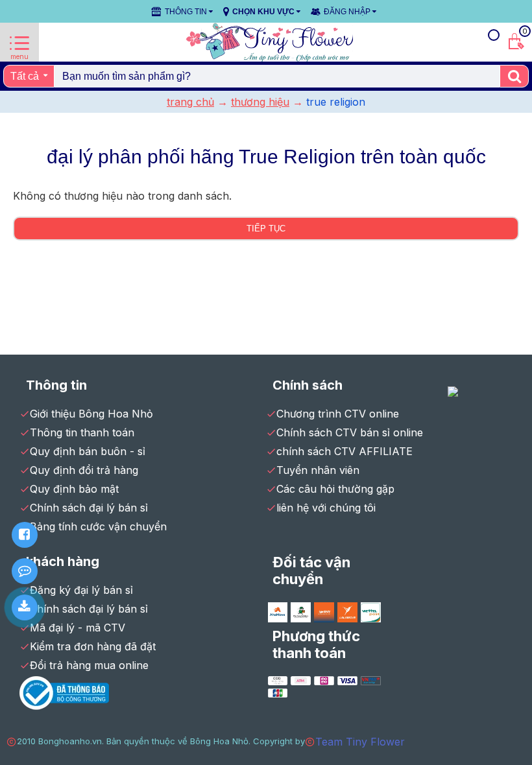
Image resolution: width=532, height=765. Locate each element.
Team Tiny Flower (360, 741)
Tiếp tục (266, 228)
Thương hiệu (260, 101)
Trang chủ (190, 101)
